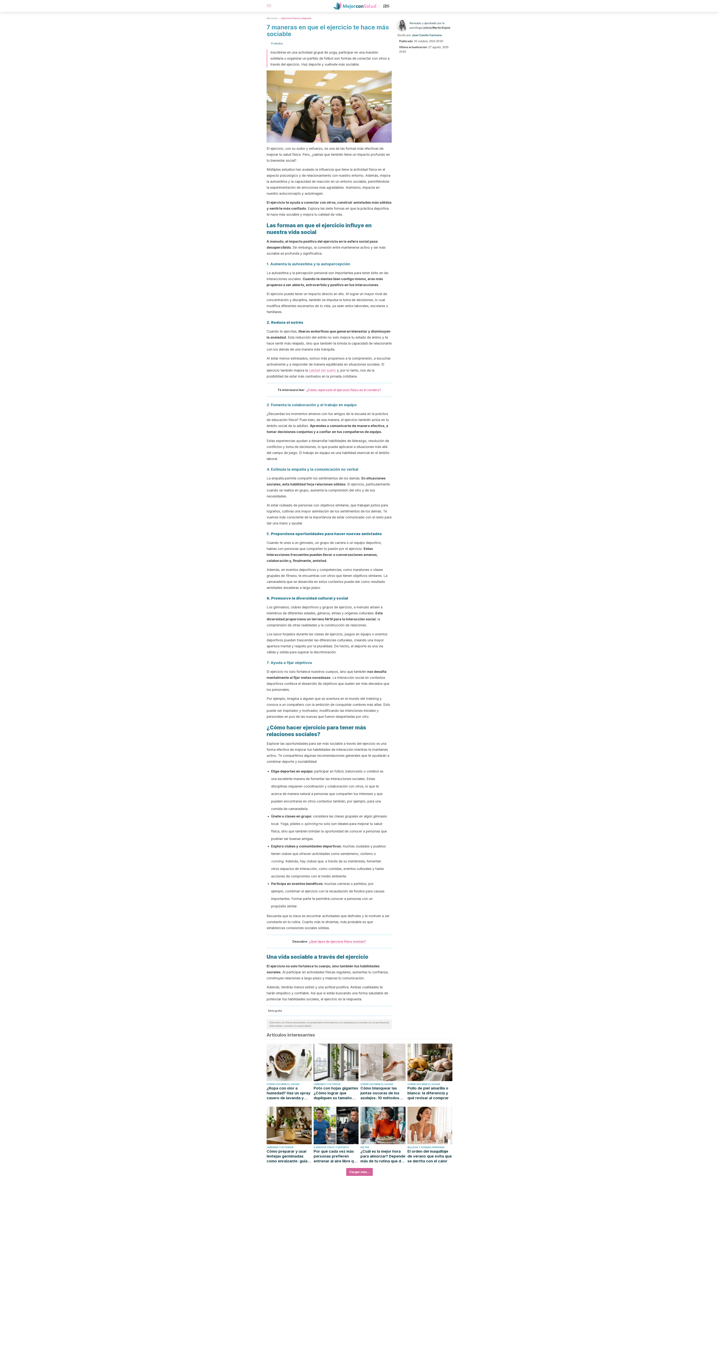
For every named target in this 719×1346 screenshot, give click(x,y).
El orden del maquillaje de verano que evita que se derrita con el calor (429, 1156)
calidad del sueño (322, 370)
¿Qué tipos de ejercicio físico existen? (337, 941)
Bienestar (272, 18)
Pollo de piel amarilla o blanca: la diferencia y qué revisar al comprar (428, 1093)
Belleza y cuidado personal (426, 1147)
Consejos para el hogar (283, 1084)
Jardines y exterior (327, 1084)
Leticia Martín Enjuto (436, 27)
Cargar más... (359, 1172)
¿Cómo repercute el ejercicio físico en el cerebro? (343, 390)
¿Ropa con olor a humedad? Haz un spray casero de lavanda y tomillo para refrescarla (288, 1093)
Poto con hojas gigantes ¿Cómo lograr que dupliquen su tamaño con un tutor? (336, 1093)
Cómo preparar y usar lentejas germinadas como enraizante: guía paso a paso (287, 1156)
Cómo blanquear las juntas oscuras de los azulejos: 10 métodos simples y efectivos (379, 1093)
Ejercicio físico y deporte (296, 18)
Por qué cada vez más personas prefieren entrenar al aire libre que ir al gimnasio (336, 1156)
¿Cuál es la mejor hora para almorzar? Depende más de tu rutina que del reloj (382, 1156)
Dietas (364, 1147)
